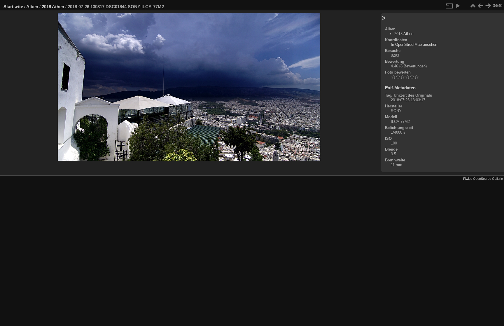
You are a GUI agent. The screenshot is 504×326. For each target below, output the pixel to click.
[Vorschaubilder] (473, 6)
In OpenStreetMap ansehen (414, 44)
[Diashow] (457, 6)
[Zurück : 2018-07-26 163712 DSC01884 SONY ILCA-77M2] (480, 6)
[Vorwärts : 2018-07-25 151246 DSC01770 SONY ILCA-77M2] (488, 6)
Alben (32, 6)
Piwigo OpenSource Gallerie (483, 178)
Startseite (13, 6)
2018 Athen (53, 6)
